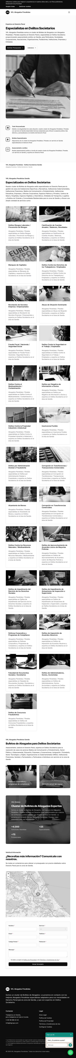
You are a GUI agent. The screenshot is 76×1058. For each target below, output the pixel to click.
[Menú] (69, 12)
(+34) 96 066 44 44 (12, 1020)
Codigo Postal (13, 941)
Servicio (42, 925)
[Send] (70, 1045)
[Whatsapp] (70, 1052)
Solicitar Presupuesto (14, 48)
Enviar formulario (38, 964)
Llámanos (31, 48)
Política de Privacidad (29, 960)
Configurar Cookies (45, 1027)
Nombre (12, 925)
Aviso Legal (43, 1015)
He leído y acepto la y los (35, 960)
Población (42, 941)
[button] (38, 894)
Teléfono (42, 933)
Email (11, 933)
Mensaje (12, 949)
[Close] (71, 1035)
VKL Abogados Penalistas (20, 12)
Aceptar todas (10, 6)
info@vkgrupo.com (12, 1023)
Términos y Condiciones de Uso (49, 960)
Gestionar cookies (25, 6)
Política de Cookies (45, 1018)
